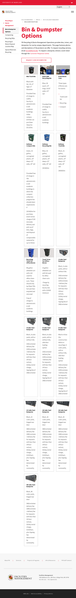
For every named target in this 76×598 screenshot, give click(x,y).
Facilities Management (27, 19)
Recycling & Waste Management (9, 23)
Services (38, 19)
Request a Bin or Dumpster (36, 60)
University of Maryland (12, 2)
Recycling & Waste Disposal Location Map (10, 44)
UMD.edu (26, 593)
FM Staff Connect (66, 560)
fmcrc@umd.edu (52, 579)
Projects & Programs (33, 560)
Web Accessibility (36, 593)
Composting (9, 35)
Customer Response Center (39, 53)
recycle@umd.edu (32, 51)
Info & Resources (50, 560)
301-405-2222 (42, 579)
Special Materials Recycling (10, 51)
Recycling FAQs (10, 38)
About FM (7, 560)
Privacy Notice (48, 593)
